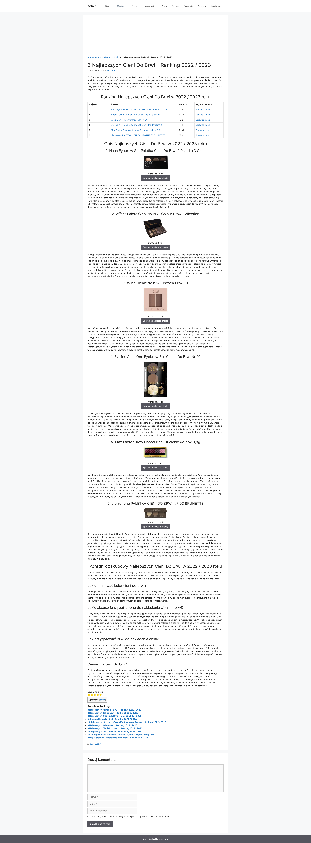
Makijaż (120, 6)
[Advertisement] (155, 38)
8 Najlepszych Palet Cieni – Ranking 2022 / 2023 (112, 725)
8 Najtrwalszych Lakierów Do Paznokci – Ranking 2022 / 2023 (119, 737)
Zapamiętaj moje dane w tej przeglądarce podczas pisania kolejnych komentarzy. (129, 816)
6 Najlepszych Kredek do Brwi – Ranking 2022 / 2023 (114, 716)
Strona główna (94, 57)
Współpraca (216, 6)
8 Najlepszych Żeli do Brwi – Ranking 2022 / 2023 (112, 713)
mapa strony (162, 839)
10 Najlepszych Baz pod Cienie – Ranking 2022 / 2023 (115, 731)
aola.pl (92, 6)
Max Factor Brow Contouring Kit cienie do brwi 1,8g (136, 130)
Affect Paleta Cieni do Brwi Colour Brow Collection (135, 114)
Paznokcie (188, 6)
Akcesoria (202, 6)
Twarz (134, 6)
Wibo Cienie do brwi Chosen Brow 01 (129, 120)
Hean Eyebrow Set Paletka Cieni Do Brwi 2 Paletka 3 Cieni (139, 109)
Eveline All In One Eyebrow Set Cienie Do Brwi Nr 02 (136, 125)
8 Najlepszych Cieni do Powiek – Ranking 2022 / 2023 (114, 728)
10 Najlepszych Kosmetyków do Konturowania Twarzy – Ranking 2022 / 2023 (126, 722)
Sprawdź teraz (203, 109)
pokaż (102, 700)
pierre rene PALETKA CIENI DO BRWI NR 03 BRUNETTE (138, 135)
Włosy (164, 6)
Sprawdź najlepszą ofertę (155, 178)
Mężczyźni (149, 6)
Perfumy (175, 6)
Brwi (116, 57)
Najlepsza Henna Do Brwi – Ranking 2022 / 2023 (112, 719)
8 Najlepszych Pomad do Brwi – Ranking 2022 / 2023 (114, 710)
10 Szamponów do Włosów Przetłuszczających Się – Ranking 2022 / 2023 (125, 734)
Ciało (107, 6)
